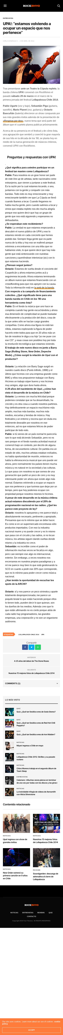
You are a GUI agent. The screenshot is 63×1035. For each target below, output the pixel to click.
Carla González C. (10, 41)
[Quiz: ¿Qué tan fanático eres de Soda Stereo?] (9, 712)
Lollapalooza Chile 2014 (28, 634)
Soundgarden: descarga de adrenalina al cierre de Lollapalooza (45, 876)
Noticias (20, 742)
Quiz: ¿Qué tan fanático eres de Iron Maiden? (36, 734)
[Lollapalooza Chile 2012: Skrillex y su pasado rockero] (9, 757)
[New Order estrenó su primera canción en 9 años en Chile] (16, 857)
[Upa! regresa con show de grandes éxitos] (16, 823)
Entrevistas (8, 18)
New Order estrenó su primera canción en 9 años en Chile (15, 876)
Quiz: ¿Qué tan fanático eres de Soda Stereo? (36, 712)
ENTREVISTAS (27, 913)
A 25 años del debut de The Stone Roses (31, 661)
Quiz (18, 708)
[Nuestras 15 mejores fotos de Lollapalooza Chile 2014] (46, 823)
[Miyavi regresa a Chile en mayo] (9, 746)
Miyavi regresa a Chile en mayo (30, 746)
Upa (42, 634)
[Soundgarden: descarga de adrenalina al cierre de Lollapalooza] (46, 857)
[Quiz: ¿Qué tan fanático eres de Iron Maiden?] (9, 735)
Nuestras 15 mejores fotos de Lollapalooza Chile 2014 (31, 673)
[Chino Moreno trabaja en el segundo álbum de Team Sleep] (9, 769)
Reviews (36, 870)
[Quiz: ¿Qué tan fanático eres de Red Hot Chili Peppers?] (9, 723)
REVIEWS (41, 913)
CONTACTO (31, 916)
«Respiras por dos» (13, 121)
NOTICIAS (14, 913)
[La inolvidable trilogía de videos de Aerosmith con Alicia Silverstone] (9, 792)
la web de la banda (44, 287)
